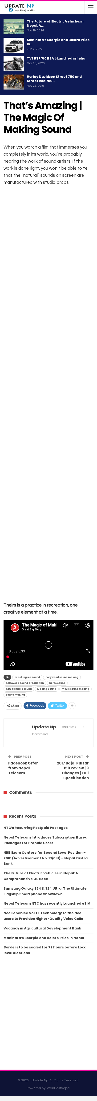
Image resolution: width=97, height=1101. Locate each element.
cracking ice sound (27, 677)
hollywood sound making (61, 677)
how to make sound (19, 689)
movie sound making (75, 689)
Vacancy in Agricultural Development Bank (42, 928)
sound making (15, 695)
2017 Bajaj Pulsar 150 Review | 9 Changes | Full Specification (73, 770)
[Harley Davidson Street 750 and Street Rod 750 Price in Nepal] (14, 82)
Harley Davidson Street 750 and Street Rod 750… (54, 78)
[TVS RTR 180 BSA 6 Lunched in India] (14, 63)
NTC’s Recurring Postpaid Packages (36, 827)
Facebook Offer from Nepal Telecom (23, 768)
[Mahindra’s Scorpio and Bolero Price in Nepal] (14, 45)
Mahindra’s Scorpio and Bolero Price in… (58, 41)
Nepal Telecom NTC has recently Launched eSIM (47, 903)
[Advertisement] (48, 393)
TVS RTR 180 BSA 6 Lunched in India (56, 58)
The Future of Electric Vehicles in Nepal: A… (55, 23)
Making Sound (46, 689)
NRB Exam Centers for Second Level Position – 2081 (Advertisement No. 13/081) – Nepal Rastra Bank (46, 858)
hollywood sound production (25, 683)
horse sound (57, 683)
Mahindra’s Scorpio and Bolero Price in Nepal (44, 938)
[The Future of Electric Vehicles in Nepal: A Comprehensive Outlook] (14, 26)
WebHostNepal (58, 1088)
